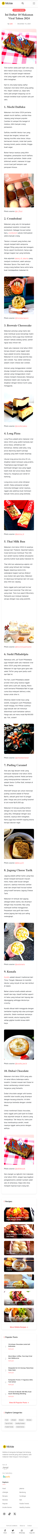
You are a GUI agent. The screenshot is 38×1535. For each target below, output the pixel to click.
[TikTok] (9, 1514)
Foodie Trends (9, 1427)
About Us (22, 1526)
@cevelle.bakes (21, 426)
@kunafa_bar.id (21, 1063)
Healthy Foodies (20, 1423)
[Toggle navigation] (34, 3)
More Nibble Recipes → (19, 1327)
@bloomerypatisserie (23, 647)
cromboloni (12, 233)
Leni (11, 24)
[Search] (23, 3)
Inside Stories (20, 1427)
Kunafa (6, 977)
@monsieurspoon (21, 318)
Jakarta (21, 1488)
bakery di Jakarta (21, 258)
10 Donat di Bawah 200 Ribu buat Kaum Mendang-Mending (19, 1393)
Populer (5, 1504)
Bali (20, 1500)
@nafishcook (20, 1169)
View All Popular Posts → (19, 1402)
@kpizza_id (19, 534)
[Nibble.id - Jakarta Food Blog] (7, 3)
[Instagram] (4, 1514)
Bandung (22, 1492)
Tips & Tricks (8, 1423)
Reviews (29, 1420)
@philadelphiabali (22, 758)
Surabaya (22, 1496)
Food (6, 1420)
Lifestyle (13, 1420)
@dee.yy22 (19, 863)
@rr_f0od (18, 211)
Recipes (21, 1420)
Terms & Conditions (11, 1526)
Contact (29, 1526)
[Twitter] (15, 1514)
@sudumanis (20, 964)
